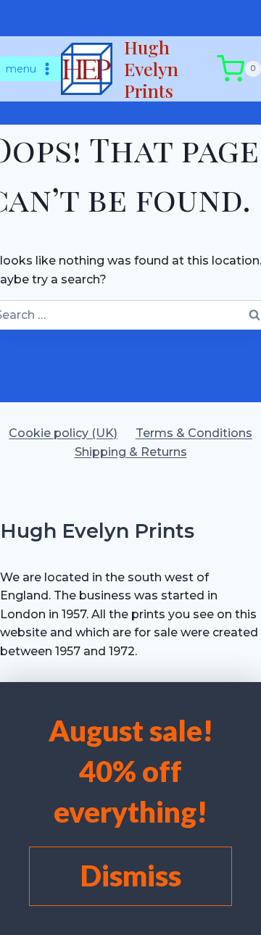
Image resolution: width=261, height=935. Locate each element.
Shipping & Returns (131, 452)
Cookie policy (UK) (63, 433)
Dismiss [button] (130, 875)
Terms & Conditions (194, 433)
